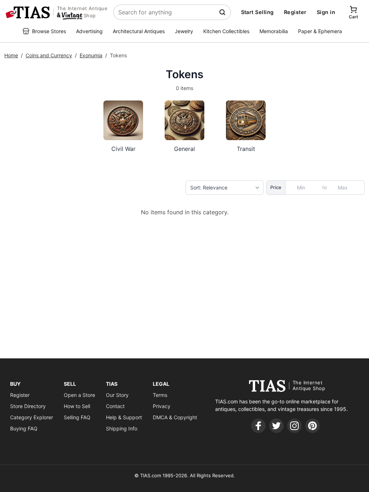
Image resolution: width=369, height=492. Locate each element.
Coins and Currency (49, 55)
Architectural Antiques (139, 31)
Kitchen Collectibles (226, 31)
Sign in (326, 12)
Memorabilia (273, 31)
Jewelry (184, 31)
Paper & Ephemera (320, 31)
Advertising (89, 31)
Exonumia (91, 55)
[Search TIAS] (223, 12)
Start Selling (257, 12)
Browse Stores (49, 31)
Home (11, 55)
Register (295, 12)
